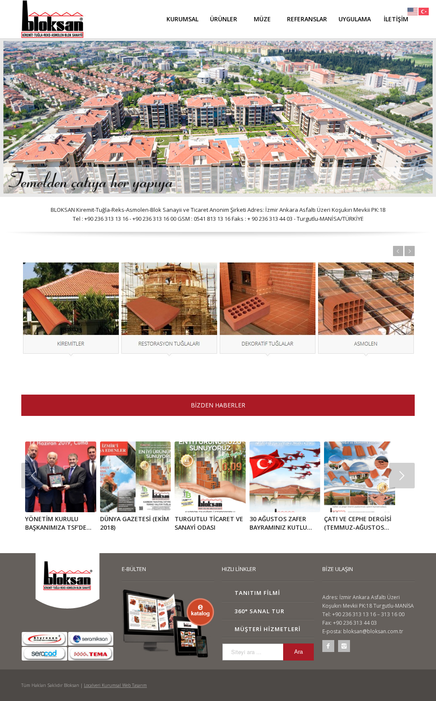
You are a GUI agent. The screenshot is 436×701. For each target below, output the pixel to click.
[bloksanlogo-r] (53, 19)
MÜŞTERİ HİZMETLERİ (268, 629)
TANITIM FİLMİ (257, 593)
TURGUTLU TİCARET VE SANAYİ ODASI (209, 523)
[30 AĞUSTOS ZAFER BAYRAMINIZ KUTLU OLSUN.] (285, 476)
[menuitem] (182, 19)
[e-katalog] (168, 623)
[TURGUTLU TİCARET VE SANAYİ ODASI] (210, 476)
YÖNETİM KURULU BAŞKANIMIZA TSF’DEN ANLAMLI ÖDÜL (58, 527)
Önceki (398, 251)
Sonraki (409, 251)
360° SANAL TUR (259, 611)
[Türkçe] (424, 10)
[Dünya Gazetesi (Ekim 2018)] (135, 476)
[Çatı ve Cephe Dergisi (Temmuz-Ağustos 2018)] (359, 476)
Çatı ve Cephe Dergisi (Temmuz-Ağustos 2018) (357, 527)
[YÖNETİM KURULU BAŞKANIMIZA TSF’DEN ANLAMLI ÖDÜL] (60, 476)
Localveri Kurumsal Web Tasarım (115, 685)
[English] (413, 10)
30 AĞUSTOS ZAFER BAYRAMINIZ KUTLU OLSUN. (278, 527)
